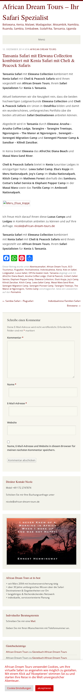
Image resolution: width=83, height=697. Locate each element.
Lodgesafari (8, 272)
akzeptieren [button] (44, 688)
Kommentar (15, 337)
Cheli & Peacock (55, 276)
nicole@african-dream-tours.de (34, 226)
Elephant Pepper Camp (22, 279)
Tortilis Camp (32, 288)
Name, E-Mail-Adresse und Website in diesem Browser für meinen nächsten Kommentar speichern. (41, 448)
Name (11, 384)
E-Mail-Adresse (17, 403)
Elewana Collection (44, 279)
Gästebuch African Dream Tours (49, 651)
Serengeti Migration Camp (15, 285)
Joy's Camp (73, 279)
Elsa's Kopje (60, 279)
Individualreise (47, 269)
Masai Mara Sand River (62, 282)
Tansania (54, 272)
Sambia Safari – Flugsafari (18, 301)
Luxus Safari (21, 272)
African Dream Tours (43, 49)
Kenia (59, 269)
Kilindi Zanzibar (10, 282)
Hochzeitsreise (32, 269)
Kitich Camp (25, 282)
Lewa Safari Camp (41, 282)
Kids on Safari (70, 269)
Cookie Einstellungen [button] (19, 688)
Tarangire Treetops (64, 285)
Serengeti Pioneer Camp (41, 285)
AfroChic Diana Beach (13, 276)
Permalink (16, 292)
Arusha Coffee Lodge (35, 276)
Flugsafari (19, 269)
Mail (33, 621)
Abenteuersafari (38, 266)
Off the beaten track (38, 272)
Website (12, 422)
